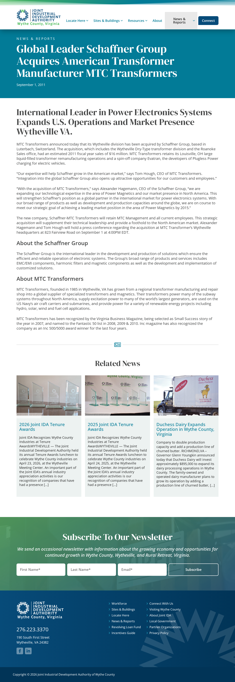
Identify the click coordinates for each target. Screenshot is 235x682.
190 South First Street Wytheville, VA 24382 (33, 640)
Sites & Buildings (106, 20)
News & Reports (179, 20)
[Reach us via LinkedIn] (28, 651)
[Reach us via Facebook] (20, 651)
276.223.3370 (32, 629)
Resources (136, 20)
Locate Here (75, 20)
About (157, 20)
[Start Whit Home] (39, 17)
